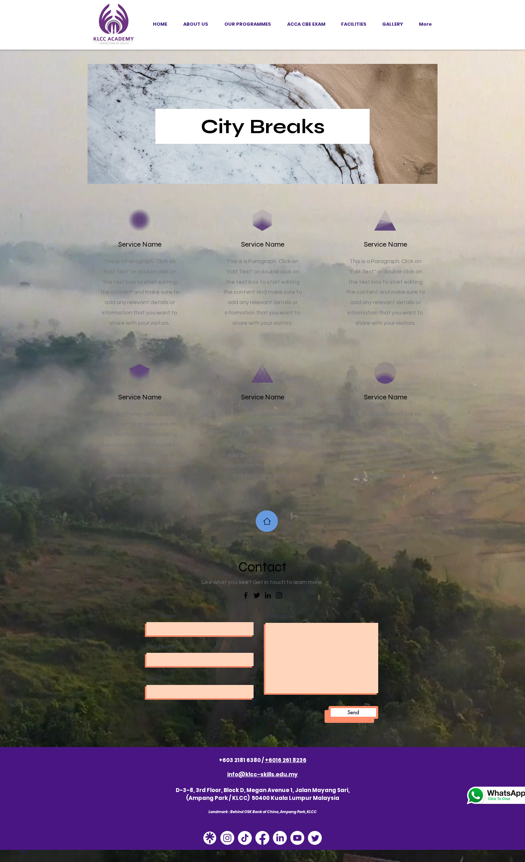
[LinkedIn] (268, 595)
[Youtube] (297, 838)
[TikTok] (245, 838)
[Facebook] (245, 595)
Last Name (161, 646)
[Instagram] (279, 595)
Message (278, 616)
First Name (161, 616)
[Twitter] (256, 595)
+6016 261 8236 (285, 760)
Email (154, 678)
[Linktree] (210, 838)
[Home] (267, 521)
